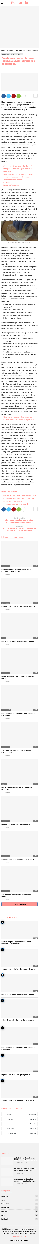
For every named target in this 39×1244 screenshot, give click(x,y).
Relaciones (19, 1204)
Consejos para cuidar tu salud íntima (16, 177)
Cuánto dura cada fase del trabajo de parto (18, 606)
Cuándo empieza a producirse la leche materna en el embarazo (16, 570)
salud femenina (16, 54)
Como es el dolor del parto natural (15, 504)
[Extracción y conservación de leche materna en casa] (7, 1172)
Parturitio (19, 3)
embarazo (5, 54)
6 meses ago (6, 574)
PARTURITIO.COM (19, 1237)
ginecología (6, 710)
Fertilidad (19, 1219)
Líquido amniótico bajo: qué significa (15, 824)
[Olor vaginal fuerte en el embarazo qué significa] (19, 879)
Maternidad (19, 1207)
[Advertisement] (19, 26)
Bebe (3, 638)
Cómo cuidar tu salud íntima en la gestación (18, 420)
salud (19, 1200)
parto (19, 1215)
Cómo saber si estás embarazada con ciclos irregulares (18, 1048)
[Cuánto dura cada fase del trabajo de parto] (19, 591)
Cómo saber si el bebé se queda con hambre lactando (25, 1180)
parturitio (10, 1229)
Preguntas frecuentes (11, 185)
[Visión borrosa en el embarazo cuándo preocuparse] (19, 735)
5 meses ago (19, 1162)
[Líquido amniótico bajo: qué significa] (19, 809)
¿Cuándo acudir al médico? (13, 180)
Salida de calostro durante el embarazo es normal (17, 1021)
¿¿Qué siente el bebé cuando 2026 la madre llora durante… (25, 1159)
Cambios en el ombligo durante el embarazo (18, 859)
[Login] (36, 2)
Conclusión (7, 182)
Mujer (4, 784)
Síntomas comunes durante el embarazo (17, 417)
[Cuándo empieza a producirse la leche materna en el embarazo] (19, 554)
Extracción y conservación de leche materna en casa (25, 1169)
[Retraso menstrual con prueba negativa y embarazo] (19, 772)
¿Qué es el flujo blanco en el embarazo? (17, 166)
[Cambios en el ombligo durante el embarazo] (19, 844)
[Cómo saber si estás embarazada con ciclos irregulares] (19, 698)
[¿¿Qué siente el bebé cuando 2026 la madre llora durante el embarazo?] (7, 1161)
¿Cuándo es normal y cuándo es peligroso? (18, 174)
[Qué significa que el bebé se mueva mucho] (19, 626)
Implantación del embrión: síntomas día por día (20, 496)
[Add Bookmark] (35, 96)
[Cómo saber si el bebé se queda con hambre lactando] (7, 1182)
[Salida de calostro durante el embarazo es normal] (19, 661)
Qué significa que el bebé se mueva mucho (17, 641)
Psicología (19, 1211)
